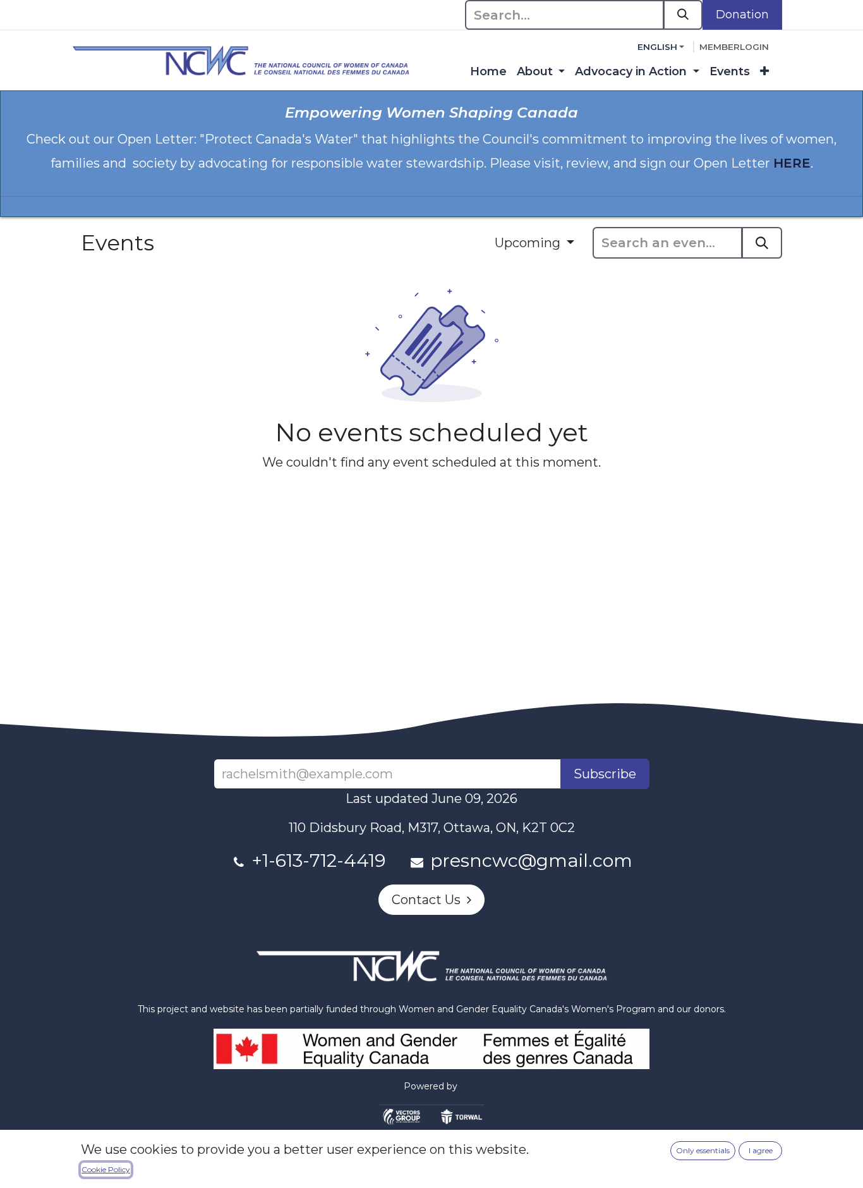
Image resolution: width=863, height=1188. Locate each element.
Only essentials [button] (703, 1150)
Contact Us (429, 899)
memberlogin (734, 47)
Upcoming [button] (529, 242)
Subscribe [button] (605, 773)
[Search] (683, 15)
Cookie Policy (105, 1169)
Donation (742, 14)
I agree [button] (761, 1150)
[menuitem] (488, 71)
